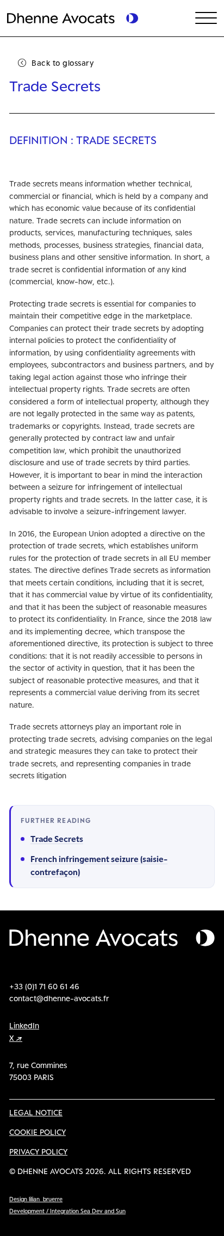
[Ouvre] (206, 18)
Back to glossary (63, 62)
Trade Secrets (56, 839)
